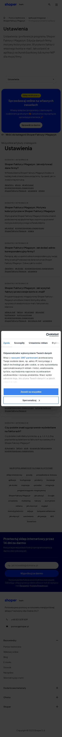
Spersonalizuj (29, 400)
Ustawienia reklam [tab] (38, 343)
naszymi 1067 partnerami (24, 357)
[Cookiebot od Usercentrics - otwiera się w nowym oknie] (46, 335)
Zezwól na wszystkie (31, 392)
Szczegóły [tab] (19, 343)
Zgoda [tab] (6, 343)
